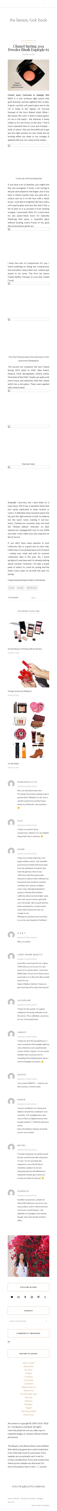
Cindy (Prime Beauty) (30, 955)
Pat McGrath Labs (28, 1394)
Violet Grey (28, 1414)
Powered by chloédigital (40, 1505)
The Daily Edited (28, 1411)
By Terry (29, 1369)
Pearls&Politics (27, 782)
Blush (11, 588)
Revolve (28, 1397)
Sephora (28, 1401)
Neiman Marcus (28, 1387)
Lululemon (28, 1383)
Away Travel (28, 1363)
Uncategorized (28, 40)
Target (28, 1407)
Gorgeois (23, 1191)
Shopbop (28, 1404)
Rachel (21, 1145)
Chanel (20, 588)
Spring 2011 (32, 588)
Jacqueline (24, 1000)
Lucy (20, 821)
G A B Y (21, 933)
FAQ (37, 1466)
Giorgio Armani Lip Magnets (20, 691)
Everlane (28, 1376)
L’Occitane (28, 1380)
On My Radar (13, 763)
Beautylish (28, 1366)
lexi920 (21, 1074)
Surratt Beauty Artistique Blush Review (25, 649)
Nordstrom (29, 1390)
